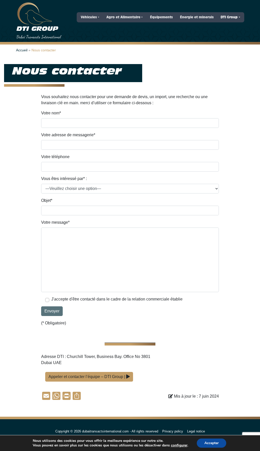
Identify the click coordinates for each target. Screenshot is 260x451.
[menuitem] (90, 17)
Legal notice (196, 431)
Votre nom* (51, 113)
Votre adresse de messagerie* (68, 135)
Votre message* (55, 222)
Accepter (211, 443)
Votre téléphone (55, 157)
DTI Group (37, 29)
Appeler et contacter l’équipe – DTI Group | (87, 376)
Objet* (46, 200)
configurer (179, 445)
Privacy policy (172, 431)
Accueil (21, 50)
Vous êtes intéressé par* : (64, 178)
